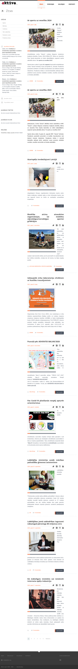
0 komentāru (40, 81)
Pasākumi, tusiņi (7, 35)
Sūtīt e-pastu (60, 660)
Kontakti (72, 4)
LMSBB (31, 81)
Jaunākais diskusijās (9, 46)
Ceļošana (5, 29)
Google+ (63, 24)
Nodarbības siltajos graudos (8, 132)
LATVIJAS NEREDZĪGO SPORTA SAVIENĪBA (40, 266)
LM (30, 512)
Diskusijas (50, 4)
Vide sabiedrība (6, 32)
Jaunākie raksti (8, 98)
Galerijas (61, 4)
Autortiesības (20, 666)
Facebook (56, 24)
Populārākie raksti (9, 102)
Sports (4, 23)
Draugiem (60, 24)
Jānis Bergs (32, 391)
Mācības (5, 26)
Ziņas (41, 4)
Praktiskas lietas (7, 38)
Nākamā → (48, 638)
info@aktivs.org (7, 660)
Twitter (53, 24)
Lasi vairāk (60, 81)
